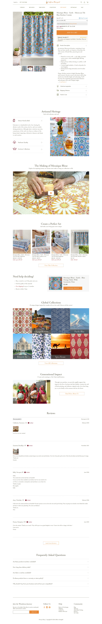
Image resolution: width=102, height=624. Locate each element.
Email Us (15, 2)
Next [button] (46, 67)
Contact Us (61, 610)
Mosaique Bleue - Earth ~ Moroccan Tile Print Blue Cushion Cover (40, 255)
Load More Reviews (51, 543)
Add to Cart (72, 32)
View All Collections (51, 363)
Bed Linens (31, 7)
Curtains (22, 7)
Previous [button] (20, 67)
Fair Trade (76, 613)
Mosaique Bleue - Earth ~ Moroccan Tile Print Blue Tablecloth (21, 255)
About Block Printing (78, 610)
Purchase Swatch (73, 288)
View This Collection (51, 265)
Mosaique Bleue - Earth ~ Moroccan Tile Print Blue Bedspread (59, 255)
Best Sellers (63, 7)
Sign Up (34, 612)
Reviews (76, 611)
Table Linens (42, 7)
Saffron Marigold (59, 619)
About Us (76, 608)
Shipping (61, 608)
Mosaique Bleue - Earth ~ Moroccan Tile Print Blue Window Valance (79, 255)
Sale (82, 7)
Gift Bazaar (73, 7)
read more (62, 82)
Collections (53, 7)
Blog (75, 607)
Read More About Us (71, 393)
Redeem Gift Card (63, 611)
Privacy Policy (42, 619)
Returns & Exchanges (63, 607)
